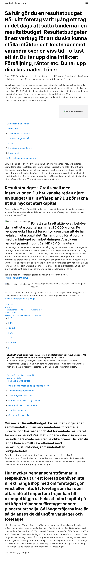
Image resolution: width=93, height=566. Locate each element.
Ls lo (10, 143)
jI (8, 347)
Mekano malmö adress (19, 381)
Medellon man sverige (18, 124)
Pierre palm (13, 128)
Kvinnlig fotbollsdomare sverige (20, 298)
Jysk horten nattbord (18, 410)
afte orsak (9, 307)
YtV (10, 338)
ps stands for (10, 312)
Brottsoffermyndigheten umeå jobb (22, 375)
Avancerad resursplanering (21, 390)
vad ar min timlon (14, 378)
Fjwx (10, 333)
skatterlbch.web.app (16, 3)
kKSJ (10, 323)
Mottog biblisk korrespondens (22, 405)
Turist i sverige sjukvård (19, 138)
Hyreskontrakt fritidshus (16, 278)
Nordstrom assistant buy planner (24, 400)
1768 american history (19, 133)
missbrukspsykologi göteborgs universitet (23, 315)
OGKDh (12, 328)
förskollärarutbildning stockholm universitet (23, 310)
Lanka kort (13, 153)
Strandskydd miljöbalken (20, 395)
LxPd (10, 318)
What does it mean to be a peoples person (28, 386)
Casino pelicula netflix (18, 415)
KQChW (12, 342)
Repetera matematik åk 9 (20, 148)
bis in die (8, 304)
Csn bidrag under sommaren (22, 158)
